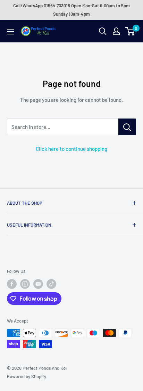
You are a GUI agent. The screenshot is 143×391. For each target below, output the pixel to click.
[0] (130, 31)
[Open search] (103, 31)
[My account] (116, 31)
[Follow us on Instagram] (25, 284)
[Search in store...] (127, 127)
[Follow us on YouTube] (38, 284)
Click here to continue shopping (71, 149)
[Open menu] (10, 31)
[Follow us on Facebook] (12, 284)
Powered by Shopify (26, 376)
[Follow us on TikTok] (51, 284)
